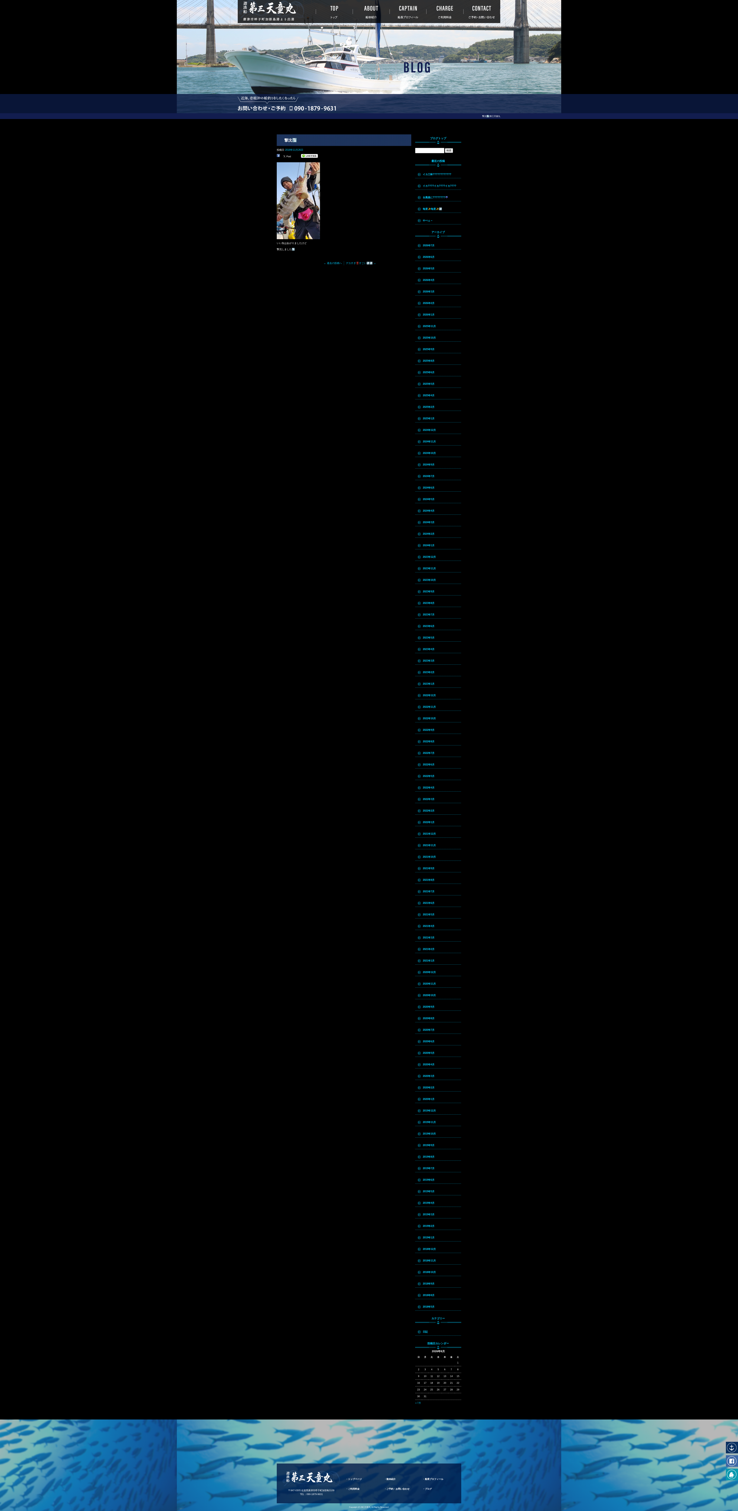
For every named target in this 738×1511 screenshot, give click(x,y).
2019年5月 (429, 1191)
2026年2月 (429, 303)
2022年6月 (429, 764)
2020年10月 (429, 995)
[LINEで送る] (309, 156)
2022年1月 (429, 822)
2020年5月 (429, 1052)
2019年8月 (429, 1156)
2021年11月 (429, 845)
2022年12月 (429, 695)
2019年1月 (429, 1237)
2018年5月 (429, 1306)
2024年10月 (429, 453)
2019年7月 (429, 1168)
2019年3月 (429, 1214)
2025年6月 (429, 372)
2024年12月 (429, 430)
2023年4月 (429, 649)
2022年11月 (429, 706)
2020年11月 (429, 983)
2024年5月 (429, 499)
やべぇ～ (428, 220)
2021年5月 (429, 914)
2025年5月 (429, 383)
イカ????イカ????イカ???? (439, 185)
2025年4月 (429, 395)
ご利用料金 (444, 11)
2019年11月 (429, 1122)
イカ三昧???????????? (437, 174)
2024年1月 (429, 545)
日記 (425, 1331)
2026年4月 (429, 280)
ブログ (428, 1489)
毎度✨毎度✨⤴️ (432, 208)
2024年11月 (429, 441)
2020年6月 (429, 1041)
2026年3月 (429, 291)
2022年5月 (429, 776)
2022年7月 (429, 753)
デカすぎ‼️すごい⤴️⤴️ (361, 263)
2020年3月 (429, 1076)
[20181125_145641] (298, 237)
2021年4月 (429, 926)
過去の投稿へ (333, 263)
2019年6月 (429, 1179)
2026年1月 (429, 314)
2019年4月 (429, 1202)
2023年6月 (429, 626)
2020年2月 (429, 1087)
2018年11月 (429, 1260)
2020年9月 (429, 1006)
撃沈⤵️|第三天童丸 (491, 116)
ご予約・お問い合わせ (481, 11)
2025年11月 (429, 326)
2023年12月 (429, 556)
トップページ (334, 11)
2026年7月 (429, 245)
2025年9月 (429, 349)
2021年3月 (429, 937)
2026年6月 (429, 257)
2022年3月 (429, 799)
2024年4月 (429, 510)
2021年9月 (429, 868)
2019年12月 (429, 1110)
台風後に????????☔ (435, 197)
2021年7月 (429, 891)
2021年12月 (429, 833)
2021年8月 (429, 879)
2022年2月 (429, 810)
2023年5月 (429, 637)
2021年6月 (429, 903)
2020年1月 (429, 1099)
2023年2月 (429, 672)
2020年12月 (429, 972)
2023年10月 (429, 580)
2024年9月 (429, 464)
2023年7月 (429, 614)
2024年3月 (429, 522)
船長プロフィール (408, 11)
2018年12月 (429, 1249)
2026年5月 (429, 268)
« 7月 (418, 1403)
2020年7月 (429, 1029)
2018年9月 (429, 1283)
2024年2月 (429, 533)
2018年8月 (429, 1295)
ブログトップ (438, 138)
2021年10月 (429, 856)
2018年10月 (429, 1272)
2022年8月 (429, 741)
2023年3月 (429, 660)
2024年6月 (429, 487)
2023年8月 (429, 603)
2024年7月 (429, 476)
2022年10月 (429, 718)
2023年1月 (429, 683)
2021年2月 (429, 949)
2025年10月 (429, 337)
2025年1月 (429, 418)
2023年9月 (429, 591)
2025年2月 (429, 406)
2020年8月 (429, 1018)
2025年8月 (429, 360)
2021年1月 (429, 960)
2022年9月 (429, 729)
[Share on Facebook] (278, 156)
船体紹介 (371, 11)
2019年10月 (429, 1133)
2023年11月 (429, 568)
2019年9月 (429, 1145)
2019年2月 (429, 1226)
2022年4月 (429, 787)
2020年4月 (429, 1064)
